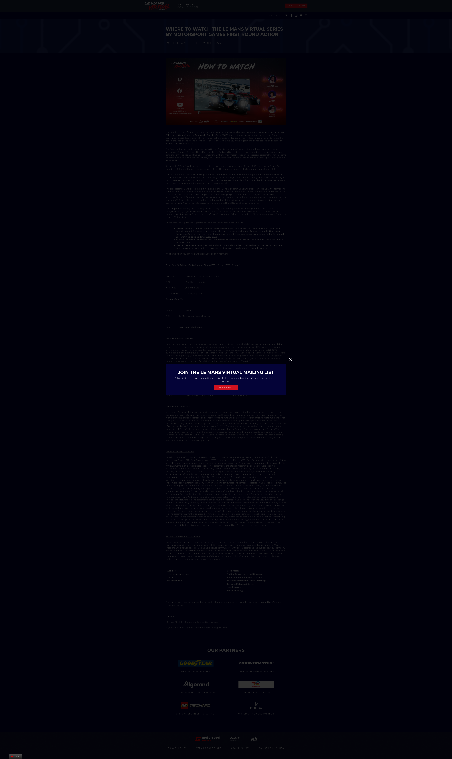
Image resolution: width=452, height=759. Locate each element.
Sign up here (226, 387)
